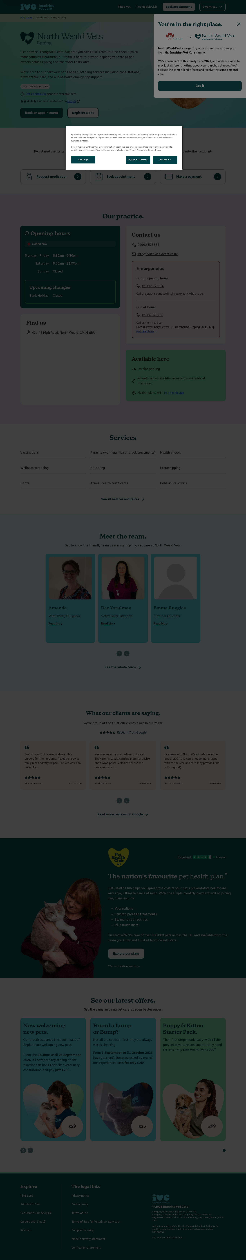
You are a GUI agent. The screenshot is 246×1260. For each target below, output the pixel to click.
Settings (83, 159)
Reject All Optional (138, 159)
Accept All (165, 159)
